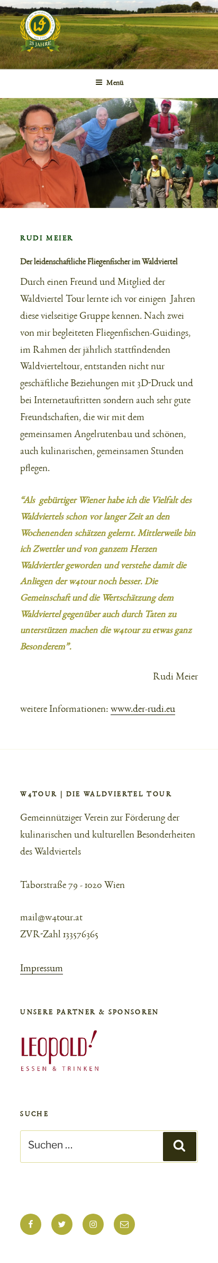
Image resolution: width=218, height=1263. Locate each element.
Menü (114, 83)
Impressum (41, 969)
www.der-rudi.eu (143, 709)
